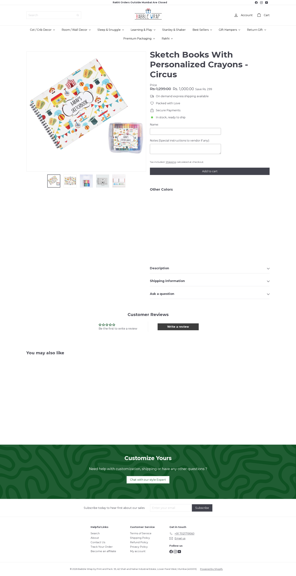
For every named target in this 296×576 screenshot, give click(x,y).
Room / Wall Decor (75, 29)
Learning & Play (142, 29)
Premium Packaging (137, 38)
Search (95, 533)
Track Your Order (102, 546)
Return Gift (255, 29)
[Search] (77, 15)
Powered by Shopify (211, 569)
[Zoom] (86, 111)
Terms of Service (140, 533)
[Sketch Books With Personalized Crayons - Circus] (209, 206)
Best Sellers (201, 29)
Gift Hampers (228, 29)
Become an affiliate (103, 551)
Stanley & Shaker (174, 29)
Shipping (171, 162)
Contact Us (98, 542)
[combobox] (53, 15)
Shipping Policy (140, 537)
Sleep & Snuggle (109, 29)
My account (137, 551)
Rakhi (166, 38)
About (95, 537)
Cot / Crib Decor (41, 29)
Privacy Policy (139, 546)
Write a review (178, 326)
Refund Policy (139, 542)
